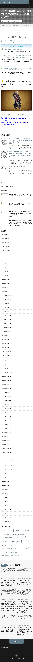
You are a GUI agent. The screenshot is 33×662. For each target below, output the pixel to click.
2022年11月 (5, 416)
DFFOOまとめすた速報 (7, 530)
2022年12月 (5, 412)
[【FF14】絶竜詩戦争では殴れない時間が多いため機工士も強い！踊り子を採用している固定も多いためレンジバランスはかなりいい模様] (4, 154)
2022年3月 (5, 448)
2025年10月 (5, 275)
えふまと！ (4, 545)
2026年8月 (5, 234)
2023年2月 (5, 404)
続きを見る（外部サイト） (16, 46)
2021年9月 (5, 473)
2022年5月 (5, 440)
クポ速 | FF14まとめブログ (13, 548)
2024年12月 (5, 315)
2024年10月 (5, 323)
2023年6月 (5, 388)
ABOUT (6, 6)
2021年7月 (5, 481)
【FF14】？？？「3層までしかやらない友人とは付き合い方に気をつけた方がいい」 (24, 583)
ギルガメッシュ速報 (22, 545)
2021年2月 (5, 501)
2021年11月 (5, 465)
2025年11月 (5, 271)
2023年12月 (5, 364)
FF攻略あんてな (5, 541)
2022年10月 (5, 420)
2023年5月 (5, 392)
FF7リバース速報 (25, 530)
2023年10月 (5, 372)
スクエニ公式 (24, 548)
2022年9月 (5, 424)
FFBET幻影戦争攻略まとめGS (8, 537)
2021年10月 (5, 469)
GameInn (13, 541)
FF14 (22, 6)
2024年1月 (5, 360)
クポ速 (3, 548)
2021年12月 (5, 461)
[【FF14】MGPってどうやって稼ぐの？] (4, 169)
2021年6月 (5, 485)
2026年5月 (5, 246)
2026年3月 (5, 255)
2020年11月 (5, 513)
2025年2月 (5, 307)
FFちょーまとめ (21, 537)
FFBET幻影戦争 (29, 6)
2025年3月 (5, 303)
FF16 (17, 6)
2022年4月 (5, 444)
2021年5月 (5, 489)
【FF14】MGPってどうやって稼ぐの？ (19, 166)
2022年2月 (5, 452)
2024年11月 (5, 319)
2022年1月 (5, 457)
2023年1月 (5, 408)
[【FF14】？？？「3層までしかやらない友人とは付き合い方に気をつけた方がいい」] (4, 205)
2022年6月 (5, 436)
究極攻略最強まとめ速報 (7, 555)
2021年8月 (5, 477)
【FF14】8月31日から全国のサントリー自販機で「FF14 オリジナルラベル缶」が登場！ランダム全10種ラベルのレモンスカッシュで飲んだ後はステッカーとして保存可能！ (24, 606)
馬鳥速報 (17, 555)
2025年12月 (5, 267)
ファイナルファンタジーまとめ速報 (10, 552)
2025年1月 (5, 311)
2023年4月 (5, 396)
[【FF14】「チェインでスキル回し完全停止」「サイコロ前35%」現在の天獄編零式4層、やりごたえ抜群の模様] (4, 141)
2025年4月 (5, 299)
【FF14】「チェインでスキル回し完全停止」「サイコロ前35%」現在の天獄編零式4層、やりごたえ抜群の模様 (20, 140)
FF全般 (12, 6)
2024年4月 (5, 347)
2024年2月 (5, 356)
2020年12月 (5, 509)
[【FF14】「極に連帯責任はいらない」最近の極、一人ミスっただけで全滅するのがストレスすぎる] (4, 197)
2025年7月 (5, 287)
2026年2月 (5, 259)
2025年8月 (5, 283)
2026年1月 (5, 263)
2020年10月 (5, 517)
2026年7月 (5, 238)
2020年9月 (5, 521)
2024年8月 (5, 331)
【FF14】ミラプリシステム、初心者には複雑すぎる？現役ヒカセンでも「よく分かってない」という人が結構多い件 (24, 631)
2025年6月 (5, 291)
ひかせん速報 (17, 21)
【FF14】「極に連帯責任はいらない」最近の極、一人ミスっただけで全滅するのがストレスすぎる (8, 583)
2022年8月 (5, 428)
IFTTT (18, 541)
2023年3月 (5, 400)
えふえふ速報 (25, 541)
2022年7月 (5, 432)
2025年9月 (5, 279)
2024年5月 (5, 343)
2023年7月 (5, 384)
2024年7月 (5, 335)
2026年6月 (5, 242)
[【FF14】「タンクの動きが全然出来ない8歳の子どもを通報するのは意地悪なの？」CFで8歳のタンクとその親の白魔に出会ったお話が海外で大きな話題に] (4, 214)
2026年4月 (5, 250)
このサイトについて (5, 647)
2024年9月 (5, 327)
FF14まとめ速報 (5, 534)
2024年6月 (5, 339)
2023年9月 (5, 376)
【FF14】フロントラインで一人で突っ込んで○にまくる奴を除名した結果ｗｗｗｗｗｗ (8, 630)
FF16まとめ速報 (21, 534)
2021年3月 (5, 497)
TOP (2, 6)
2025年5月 (5, 295)
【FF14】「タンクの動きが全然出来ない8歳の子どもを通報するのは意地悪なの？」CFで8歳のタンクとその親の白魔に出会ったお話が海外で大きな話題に (8, 605)
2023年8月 (5, 380)
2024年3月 (5, 352)
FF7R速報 (17, 530)
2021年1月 (5, 505)
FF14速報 (13, 534)
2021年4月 (5, 493)
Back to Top (16, 641)
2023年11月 (5, 368)
